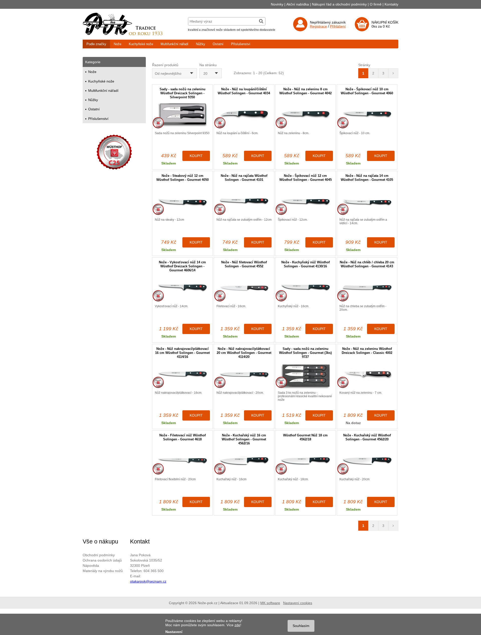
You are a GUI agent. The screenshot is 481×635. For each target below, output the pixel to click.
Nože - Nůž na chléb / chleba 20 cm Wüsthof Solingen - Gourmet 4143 (367, 264)
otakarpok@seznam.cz (148, 581)
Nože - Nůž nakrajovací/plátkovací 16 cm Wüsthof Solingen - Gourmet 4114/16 (182, 353)
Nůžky (200, 44)
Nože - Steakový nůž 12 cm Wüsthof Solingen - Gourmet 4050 (182, 178)
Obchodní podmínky (99, 555)
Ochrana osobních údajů (102, 560)
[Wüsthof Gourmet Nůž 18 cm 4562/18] (305, 461)
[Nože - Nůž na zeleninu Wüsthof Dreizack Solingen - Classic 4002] (367, 374)
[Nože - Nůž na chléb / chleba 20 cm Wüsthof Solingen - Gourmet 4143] (367, 288)
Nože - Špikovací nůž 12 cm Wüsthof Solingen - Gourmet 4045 (305, 178)
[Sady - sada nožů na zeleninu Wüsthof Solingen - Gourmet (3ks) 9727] (305, 374)
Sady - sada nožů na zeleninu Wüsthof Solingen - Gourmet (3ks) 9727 (305, 353)
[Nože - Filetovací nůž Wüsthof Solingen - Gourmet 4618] (182, 461)
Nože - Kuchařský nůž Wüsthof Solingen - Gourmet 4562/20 (367, 437)
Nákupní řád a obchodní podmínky (339, 4)
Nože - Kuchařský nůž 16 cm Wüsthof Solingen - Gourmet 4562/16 (244, 439)
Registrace (318, 26)
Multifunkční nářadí (174, 44)
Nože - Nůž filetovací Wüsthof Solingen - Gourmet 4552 (244, 264)
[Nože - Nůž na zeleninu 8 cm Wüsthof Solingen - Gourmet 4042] (305, 115)
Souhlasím (301, 626)
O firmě (376, 4)
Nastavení (173, 632)
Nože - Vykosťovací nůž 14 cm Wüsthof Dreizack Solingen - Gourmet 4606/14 (182, 266)
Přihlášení (338, 26)
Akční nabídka (297, 4)
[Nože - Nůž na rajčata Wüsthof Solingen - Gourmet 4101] (244, 201)
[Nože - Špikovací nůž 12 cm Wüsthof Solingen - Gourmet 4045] (305, 201)
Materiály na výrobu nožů (103, 571)
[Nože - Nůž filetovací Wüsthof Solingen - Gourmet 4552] (244, 288)
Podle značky (96, 44)
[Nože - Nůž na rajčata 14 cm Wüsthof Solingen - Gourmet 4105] (367, 201)
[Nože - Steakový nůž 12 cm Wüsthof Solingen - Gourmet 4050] (182, 201)
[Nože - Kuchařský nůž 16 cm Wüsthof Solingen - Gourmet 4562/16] (244, 461)
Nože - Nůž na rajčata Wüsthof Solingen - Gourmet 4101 (244, 178)
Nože (117, 44)
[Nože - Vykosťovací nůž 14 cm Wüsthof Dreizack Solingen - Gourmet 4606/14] (182, 288)
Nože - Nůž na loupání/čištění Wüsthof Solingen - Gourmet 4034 (244, 91)
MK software (270, 603)
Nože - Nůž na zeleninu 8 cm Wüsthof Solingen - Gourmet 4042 (305, 91)
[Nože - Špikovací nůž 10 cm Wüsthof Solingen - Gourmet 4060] (367, 115)
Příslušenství (240, 44)
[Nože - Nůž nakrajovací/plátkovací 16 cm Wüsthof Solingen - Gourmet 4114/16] (182, 374)
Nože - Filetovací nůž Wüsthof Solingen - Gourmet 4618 (182, 437)
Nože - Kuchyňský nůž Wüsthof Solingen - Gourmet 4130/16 (305, 264)
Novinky (277, 4)
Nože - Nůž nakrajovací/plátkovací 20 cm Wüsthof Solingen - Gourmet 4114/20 (244, 353)
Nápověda (91, 566)
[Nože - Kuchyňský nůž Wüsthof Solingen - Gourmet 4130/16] (305, 288)
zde (237, 625)
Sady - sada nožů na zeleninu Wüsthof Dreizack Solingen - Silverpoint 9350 (182, 93)
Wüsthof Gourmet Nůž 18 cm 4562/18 (305, 437)
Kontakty (391, 4)
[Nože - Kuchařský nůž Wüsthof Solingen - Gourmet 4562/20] (367, 461)
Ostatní (218, 44)
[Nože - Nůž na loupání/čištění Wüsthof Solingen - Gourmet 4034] (244, 115)
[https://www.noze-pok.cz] (123, 34)
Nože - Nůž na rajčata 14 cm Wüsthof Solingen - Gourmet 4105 (367, 178)
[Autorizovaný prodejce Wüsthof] (114, 153)
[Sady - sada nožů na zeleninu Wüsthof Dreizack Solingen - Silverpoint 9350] (182, 115)
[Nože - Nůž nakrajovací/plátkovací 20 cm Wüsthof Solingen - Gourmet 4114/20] (244, 374)
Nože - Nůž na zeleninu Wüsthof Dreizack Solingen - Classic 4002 (367, 351)
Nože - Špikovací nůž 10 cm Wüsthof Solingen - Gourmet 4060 (367, 91)
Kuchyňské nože (141, 44)
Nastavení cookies (297, 603)
